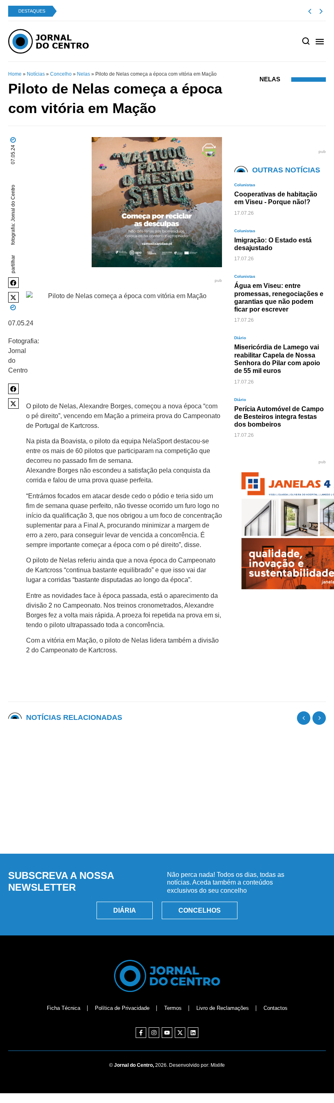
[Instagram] (154, 1032)
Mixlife (218, 1065)
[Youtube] (167, 1032)
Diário (240, 338)
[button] (13, 282)
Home (15, 74)
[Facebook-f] (141, 1032)
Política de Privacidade (122, 1008)
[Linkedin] (193, 1032)
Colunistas (244, 185)
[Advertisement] (167, 810)
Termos (173, 1008)
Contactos (276, 1008)
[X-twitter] (180, 1032)
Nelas (83, 74)
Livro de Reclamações (222, 1008)
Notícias (36, 74)
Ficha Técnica (63, 1008)
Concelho (61, 74)
